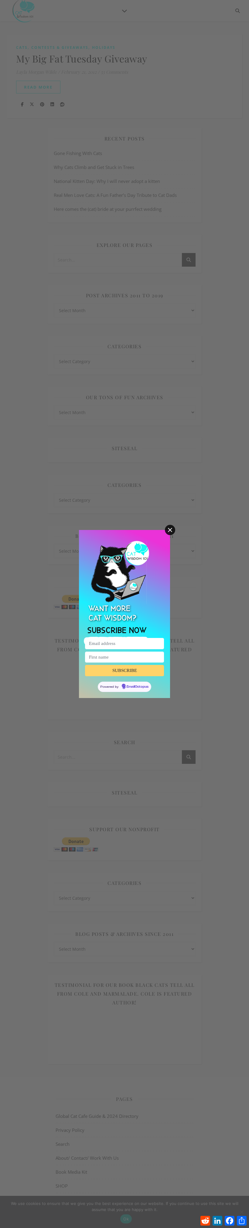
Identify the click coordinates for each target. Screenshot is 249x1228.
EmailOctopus (137, 686)
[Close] (170, 530)
